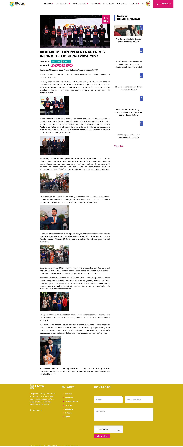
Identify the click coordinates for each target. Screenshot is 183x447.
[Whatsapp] (63, 65)
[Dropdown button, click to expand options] (143, 4)
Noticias (48, 4)
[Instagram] (67, 65)
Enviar (102, 436)
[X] (56, 65)
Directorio (56, 61)
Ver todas (118, 146)
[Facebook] (52, 65)
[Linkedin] (59, 65)
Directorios (108, 4)
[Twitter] (71, 65)
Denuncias (122, 4)
